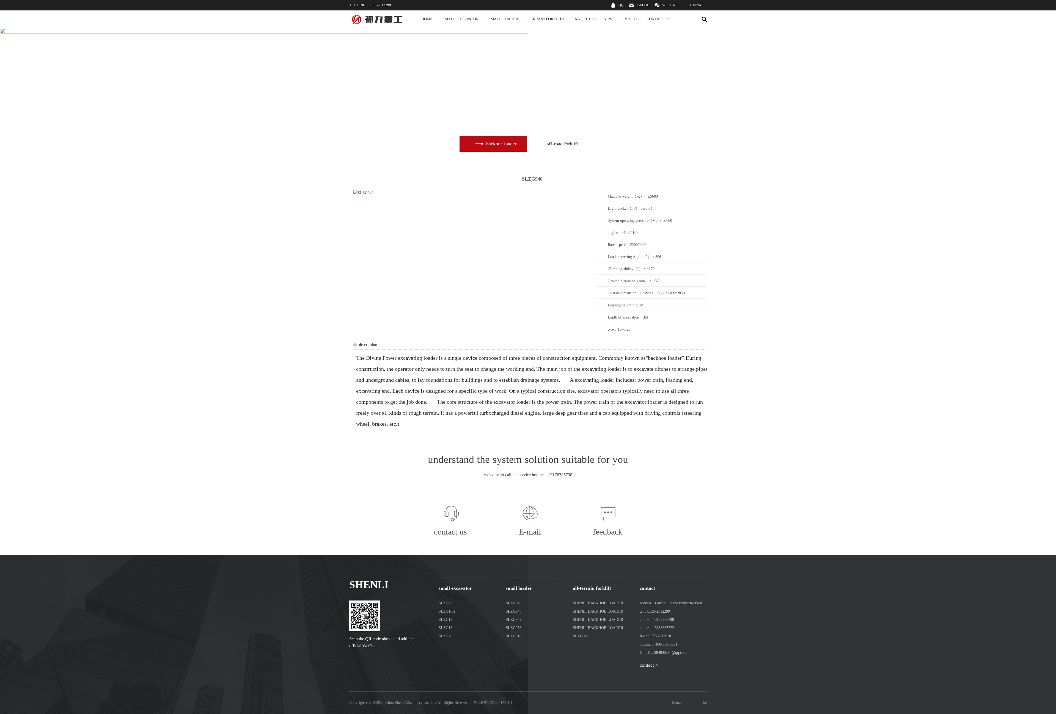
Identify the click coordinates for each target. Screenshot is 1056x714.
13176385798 (560, 474)
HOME (427, 19)
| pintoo (689, 703)
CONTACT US (658, 19)
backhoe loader (665, 358)
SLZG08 (445, 603)
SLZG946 (513, 603)
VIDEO (631, 19)
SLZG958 (513, 628)
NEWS (609, 19)
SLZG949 (513, 620)
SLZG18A (447, 611)
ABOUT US (584, 19)
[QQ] (617, 9)
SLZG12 (445, 620)
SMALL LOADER (503, 19)
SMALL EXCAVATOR (460, 19)
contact (647, 588)
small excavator (455, 588)
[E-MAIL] (639, 9)
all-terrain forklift (592, 588)
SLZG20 (445, 636)
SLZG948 (513, 611)
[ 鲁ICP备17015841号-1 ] (491, 703)
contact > (649, 665)
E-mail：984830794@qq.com (663, 653)
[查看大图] (363, 193)
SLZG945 (580, 636)
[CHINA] (692, 9)
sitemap (677, 703)
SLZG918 (513, 636)
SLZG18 (445, 628)
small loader (519, 588)
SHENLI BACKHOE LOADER (598, 603)
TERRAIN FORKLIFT (546, 19)
